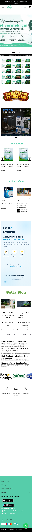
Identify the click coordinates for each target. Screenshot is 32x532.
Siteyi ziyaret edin (16, 267)
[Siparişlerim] (25, 7)
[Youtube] (11, 520)
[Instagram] (7, 520)
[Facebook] (2, 520)
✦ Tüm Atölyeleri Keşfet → (16, 276)
